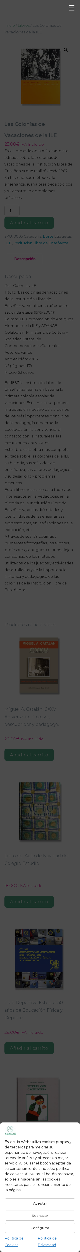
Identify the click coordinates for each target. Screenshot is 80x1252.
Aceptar (40, 1203)
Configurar (40, 1228)
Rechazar (40, 1215)
